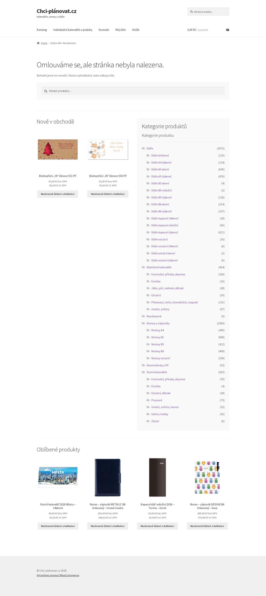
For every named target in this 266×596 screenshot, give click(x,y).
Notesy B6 (157, 351)
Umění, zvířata (160, 309)
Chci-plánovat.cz (56, 11)
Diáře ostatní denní (163, 253)
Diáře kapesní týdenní (164, 232)
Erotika (156, 281)
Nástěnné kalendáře (159, 267)
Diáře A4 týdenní (161, 162)
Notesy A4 (157, 330)
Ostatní (156, 295)
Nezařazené (154, 316)
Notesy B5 (157, 344)
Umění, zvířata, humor (165, 407)
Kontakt (104, 29)
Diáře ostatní (159, 239)
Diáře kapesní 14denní (164, 218)
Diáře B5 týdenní (161, 197)
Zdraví (155, 421)
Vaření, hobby (159, 414)
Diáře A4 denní (160, 155)
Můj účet (120, 29)
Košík (135, 29)
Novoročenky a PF (158, 365)
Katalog (42, 29)
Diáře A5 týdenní (161, 176)
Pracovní (156, 400)
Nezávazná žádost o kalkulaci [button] (58, 194)
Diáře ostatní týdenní (164, 260)
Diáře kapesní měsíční (164, 225)
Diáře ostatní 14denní (164, 246)
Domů (44, 43)
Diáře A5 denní (160, 169)
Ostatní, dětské (160, 393)
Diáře (150, 148)
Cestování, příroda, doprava (168, 274)
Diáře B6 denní (160, 204)
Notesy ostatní (160, 358)
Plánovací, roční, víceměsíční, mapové (174, 302)
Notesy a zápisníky (158, 323)
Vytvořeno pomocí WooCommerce (58, 575)
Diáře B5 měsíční (161, 190)
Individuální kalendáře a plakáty (72, 29)
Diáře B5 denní (160, 183)
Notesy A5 (157, 337)
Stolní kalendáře (157, 372)
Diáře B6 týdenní (161, 211)
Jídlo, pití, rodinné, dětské (167, 288)
